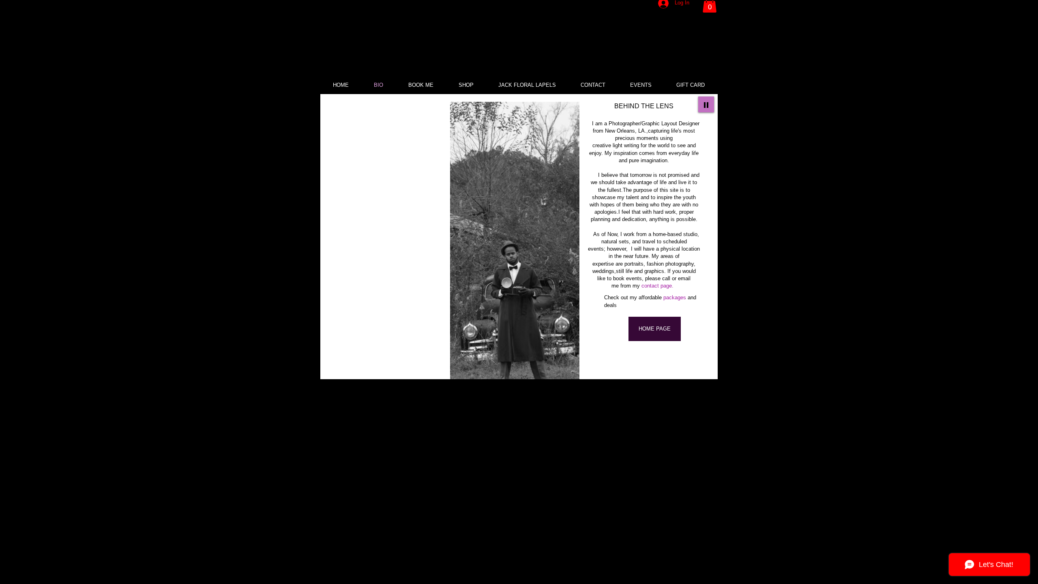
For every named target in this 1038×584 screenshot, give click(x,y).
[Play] (706, 104)
